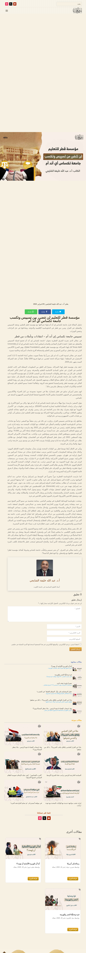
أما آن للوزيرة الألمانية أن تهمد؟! (28, 864)
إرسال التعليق (75, 649)
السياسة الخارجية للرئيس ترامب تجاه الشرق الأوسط (64, 775)
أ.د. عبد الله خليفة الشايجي (45, 580)
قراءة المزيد (73, 878)
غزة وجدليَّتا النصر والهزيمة (69, 915)
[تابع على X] (10, 4)
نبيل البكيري (70, 918)
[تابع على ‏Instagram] (6, 4)
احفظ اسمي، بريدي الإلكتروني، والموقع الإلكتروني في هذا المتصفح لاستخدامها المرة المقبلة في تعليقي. (45, 644)
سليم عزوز (31, 867)
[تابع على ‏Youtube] (14, 4)
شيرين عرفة (70, 867)
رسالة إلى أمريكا (73, 864)
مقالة (53, 867)
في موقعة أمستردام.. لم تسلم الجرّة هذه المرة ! (26, 803)
